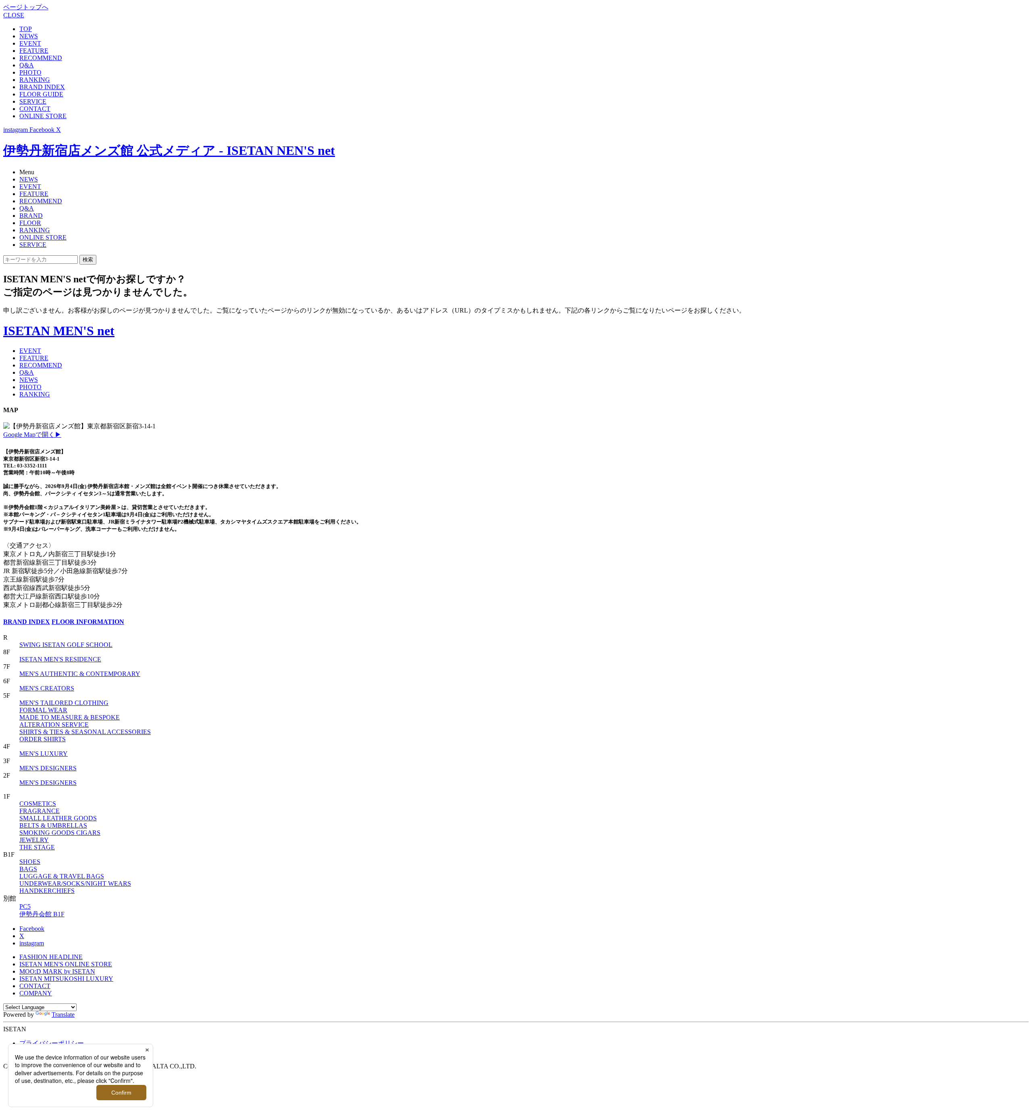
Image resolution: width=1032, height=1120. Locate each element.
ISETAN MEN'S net (58, 330)
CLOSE (13, 15)
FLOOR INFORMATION (88, 621)
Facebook (31, 928)
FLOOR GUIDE (41, 94)
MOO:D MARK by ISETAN (57, 971)
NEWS (28, 36)
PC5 (25, 906)
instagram (31, 943)
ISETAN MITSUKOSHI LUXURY (66, 978)
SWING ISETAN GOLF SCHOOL (65, 644)
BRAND (31, 215)
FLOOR (30, 222)
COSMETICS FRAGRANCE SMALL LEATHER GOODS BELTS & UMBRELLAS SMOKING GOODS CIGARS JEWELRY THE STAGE (59, 825)
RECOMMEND (40, 57)
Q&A (26, 65)
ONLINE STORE (43, 116)
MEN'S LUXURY (43, 753)
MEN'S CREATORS (46, 688)
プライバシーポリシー (51, 1043)
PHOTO (30, 72)
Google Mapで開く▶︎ (32, 434)
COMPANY (35, 993)
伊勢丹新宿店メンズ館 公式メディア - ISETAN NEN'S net (169, 150)
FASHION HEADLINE (51, 956)
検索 (88, 260)
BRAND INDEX (42, 86)
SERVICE (32, 101)
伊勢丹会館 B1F (41, 914)
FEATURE (33, 50)
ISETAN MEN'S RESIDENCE (60, 659)
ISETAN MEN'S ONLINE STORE (65, 964)
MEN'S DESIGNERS (48, 768)
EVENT (30, 43)
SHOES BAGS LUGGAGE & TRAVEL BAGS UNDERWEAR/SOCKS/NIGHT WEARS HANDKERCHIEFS (75, 876)
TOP (25, 28)
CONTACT (34, 108)
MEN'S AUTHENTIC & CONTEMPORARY (79, 673)
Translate (63, 1014)
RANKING (34, 79)
